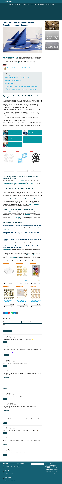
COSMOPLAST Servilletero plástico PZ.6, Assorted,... (36, 278)
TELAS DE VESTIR (33, 4)
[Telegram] (14, 313)
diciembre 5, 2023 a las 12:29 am (12, 347)
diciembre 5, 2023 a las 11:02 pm (10, 450)
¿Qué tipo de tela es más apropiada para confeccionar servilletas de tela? (19, 88)
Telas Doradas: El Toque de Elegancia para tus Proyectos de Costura (51, 468)
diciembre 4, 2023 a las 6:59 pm (10, 361)
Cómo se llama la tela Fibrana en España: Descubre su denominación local (10, 476)
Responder (6, 354)
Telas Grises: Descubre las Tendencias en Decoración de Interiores (51, 471)
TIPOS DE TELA (10, 4)
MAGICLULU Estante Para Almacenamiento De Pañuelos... (35, 166)
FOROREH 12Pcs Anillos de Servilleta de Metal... (36, 301)
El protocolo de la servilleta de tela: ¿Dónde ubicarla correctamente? (17, 75)
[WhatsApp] (12, 313)
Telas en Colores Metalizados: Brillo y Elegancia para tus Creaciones (50, 466)
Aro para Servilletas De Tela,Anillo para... (21, 278)
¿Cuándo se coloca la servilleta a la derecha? (12, 78)
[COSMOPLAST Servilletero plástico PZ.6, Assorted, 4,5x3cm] (36, 271)
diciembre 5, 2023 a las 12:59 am (12, 371)
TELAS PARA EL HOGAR (25, 4)
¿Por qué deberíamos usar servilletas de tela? (13, 81)
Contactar (18, 467)
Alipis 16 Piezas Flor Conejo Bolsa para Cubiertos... (22, 165)
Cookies (18, 466)
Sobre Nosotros (19, 468)
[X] (6, 313)
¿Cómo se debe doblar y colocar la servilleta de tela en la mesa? (17, 85)
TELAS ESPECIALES (41, 4)
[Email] (17, 313)
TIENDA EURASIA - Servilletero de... (7, 278)
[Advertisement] (31, 13)
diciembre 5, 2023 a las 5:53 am (12, 404)
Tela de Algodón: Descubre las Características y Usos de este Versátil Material (10, 469)
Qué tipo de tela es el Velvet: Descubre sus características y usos (10, 480)
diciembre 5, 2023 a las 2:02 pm (10, 438)
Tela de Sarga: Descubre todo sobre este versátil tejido (10, 473)
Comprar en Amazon (9, 170)
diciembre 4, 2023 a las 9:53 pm (10, 394)
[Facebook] (4, 313)
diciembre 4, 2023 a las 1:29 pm (10, 337)
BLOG (53, 4)
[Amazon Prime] (26, 280)
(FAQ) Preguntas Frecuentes (10, 83)
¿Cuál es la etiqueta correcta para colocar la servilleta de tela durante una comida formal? (21, 86)
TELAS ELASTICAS (48, 4)
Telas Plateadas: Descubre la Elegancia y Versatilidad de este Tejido (51, 470)
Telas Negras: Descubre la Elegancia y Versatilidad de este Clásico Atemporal (51, 473)
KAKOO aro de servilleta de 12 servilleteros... (8, 301)
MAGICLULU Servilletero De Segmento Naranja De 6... (9, 165)
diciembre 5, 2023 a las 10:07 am (10, 428)
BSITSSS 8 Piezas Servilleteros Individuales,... (22, 301)
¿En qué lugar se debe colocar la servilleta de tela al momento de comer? (17, 77)
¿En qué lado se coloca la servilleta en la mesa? (13, 80)
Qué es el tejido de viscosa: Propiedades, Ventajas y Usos (10, 466)
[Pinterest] (9, 313)
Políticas (18, 465)
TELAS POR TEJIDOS (17, 4)
